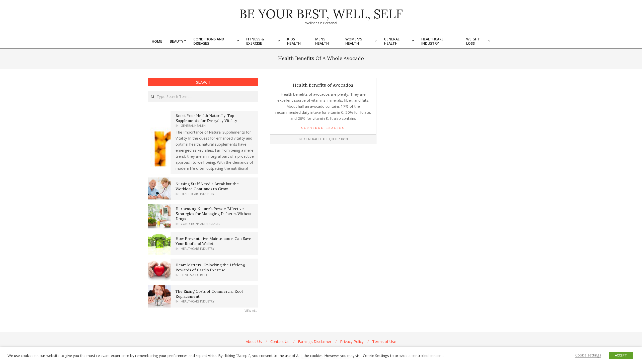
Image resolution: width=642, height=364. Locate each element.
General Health (317, 139)
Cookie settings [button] (588, 354)
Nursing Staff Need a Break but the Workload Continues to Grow (207, 186)
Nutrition (340, 139)
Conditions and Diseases (200, 224)
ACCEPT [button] (621, 355)
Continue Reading (323, 128)
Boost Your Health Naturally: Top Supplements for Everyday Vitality (206, 118)
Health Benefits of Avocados (323, 85)
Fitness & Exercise (194, 275)
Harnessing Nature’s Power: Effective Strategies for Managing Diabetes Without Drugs (214, 213)
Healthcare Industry (197, 194)
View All (251, 311)
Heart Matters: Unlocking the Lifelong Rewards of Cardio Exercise (210, 267)
